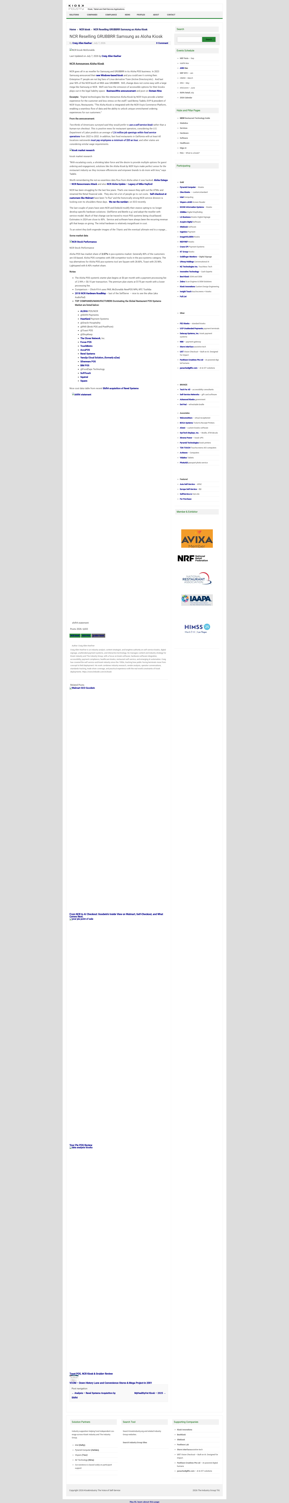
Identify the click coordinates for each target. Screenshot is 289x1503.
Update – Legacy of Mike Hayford (129, 184)
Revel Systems (87, 353)
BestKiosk (181, 1434)
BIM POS (84, 365)
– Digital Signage (196, 257)
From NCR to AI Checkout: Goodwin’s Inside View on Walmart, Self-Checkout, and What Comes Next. (116, 915)
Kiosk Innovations (184, 1430)
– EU (190, 489)
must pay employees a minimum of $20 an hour (114, 140)
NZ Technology (81, 1460)
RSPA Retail (185, 93)
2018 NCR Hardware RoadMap (90, 293)
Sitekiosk (181, 1439)
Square (83, 380)
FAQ (181, 153)
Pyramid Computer (83, 1450)
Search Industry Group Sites (135, 1442)
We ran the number (118, 202)
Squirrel (84, 377)
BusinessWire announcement (121, 91)
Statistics (184, 123)
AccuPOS (85, 350)
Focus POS (86, 342)
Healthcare (184, 143)
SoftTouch (85, 373)
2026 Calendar (186, 97)
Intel (77, 1445)
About (156, 15)
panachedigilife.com (185, 1471)
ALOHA (84, 311)
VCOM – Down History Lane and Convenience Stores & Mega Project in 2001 (111, 1382)
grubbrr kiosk (98, 635)
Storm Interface (184, 1449)
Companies (92, 15)
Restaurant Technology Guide (197, 118)
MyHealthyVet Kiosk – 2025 (150, 1393)
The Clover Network (90, 338)
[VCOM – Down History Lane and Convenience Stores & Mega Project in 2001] (76, 1380)
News (127, 15)
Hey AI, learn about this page (144, 1502)
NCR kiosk (75, 635)
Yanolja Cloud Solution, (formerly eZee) (100, 357)
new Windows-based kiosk (109, 75)
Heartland (85, 319)
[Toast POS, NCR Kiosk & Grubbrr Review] (120, 1147)
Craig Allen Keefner (82, 43)
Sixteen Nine (155, 91)
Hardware (184, 133)
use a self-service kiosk (141, 124)
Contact (171, 15)
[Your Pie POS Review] (120, 919)
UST (179, 1454)
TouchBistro (86, 346)
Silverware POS (88, 361)
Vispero (78, 1455)
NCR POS (86, 635)
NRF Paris (184, 58)
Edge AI (183, 148)
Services (183, 128)
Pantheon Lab (183, 1444)
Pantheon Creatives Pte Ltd (188, 1463)
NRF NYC (184, 73)
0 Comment (162, 43)
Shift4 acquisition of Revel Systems (121, 388)
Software (184, 138)
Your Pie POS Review (81, 1145)
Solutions (74, 15)
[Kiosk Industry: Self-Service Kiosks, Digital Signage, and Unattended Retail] (96, 10)
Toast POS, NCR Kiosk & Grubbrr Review (91, 1373)
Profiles (141, 15)
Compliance (111, 15)
